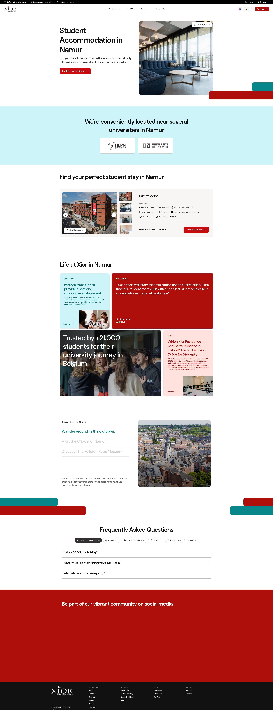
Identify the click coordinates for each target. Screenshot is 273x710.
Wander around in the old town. (88, 431)
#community (145, 656)
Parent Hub (158, 695)
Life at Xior (130, 9)
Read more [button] (67, 657)
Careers (263, 2)
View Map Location (76, 230)
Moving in (158, 540)
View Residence (194, 229)
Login (250, 9)
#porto (126, 656)
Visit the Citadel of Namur (84, 441)
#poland (256, 656)
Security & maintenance (90, 540)
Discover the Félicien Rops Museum (92, 451)
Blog (122, 702)
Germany (92, 698)
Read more (67, 324)
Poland (91, 705)
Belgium (91, 692)
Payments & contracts (135, 540)
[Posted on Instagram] (87, 661)
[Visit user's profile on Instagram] (66, 661)
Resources (145, 9)
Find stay (260, 9)
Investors (249, 2)
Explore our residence (73, 71)
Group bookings (127, 698)
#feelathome (132, 656)
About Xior (125, 692)
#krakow (261, 656)
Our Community (127, 695)
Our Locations (114, 9)
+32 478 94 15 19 (203, 25)
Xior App (157, 698)
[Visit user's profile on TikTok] (127, 661)
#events (267, 656)
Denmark (92, 695)
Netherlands (93, 702)
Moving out (113, 540)
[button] (65, 215)
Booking (193, 540)
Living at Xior (175, 540)
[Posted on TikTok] (148, 661)
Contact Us (159, 9)
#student (138, 656)
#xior (145, 655)
